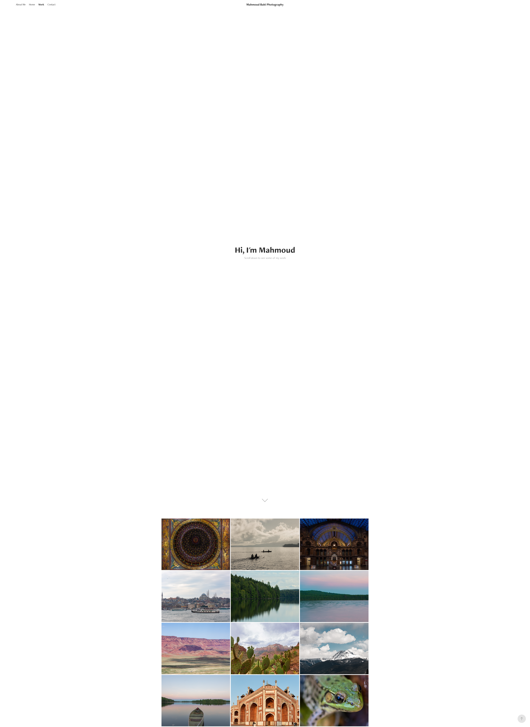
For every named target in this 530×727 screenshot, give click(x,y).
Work (41, 4)
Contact (51, 4)
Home (32, 4)
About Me (21, 4)
